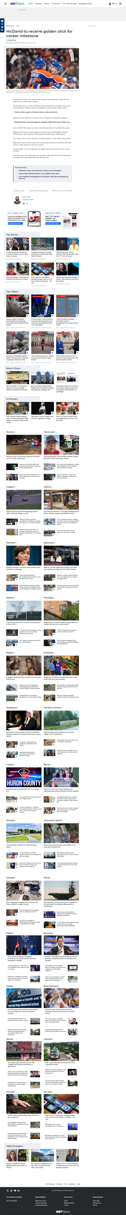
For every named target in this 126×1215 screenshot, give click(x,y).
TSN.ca (66, 1205)
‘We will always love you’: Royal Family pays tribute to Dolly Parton (42, 358)
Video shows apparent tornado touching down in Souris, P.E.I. (23, 623)
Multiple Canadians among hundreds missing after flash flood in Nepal (42, 254)
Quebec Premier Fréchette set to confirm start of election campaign (23, 568)
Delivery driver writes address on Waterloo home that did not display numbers (67, 1165)
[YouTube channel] (15, 1190)
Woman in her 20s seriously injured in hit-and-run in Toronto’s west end (23, 457)
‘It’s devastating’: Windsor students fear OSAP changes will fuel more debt (30, 854)
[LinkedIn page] (19, 1190)
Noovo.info (96, 1200)
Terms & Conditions (41, 1203)
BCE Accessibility (12, 1200)
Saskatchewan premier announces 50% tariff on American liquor (27, 754)
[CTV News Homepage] (17, 4)
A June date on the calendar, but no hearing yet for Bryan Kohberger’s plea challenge (67, 924)
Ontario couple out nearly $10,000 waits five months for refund (16, 1165)
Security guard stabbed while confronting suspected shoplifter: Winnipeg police (67, 642)
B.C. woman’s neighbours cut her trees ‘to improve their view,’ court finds (41, 1165)
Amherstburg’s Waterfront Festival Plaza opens (21, 846)
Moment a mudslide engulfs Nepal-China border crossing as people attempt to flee (17, 358)
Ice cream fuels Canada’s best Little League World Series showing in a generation (21, 1064)
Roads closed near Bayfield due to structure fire (22, 790)
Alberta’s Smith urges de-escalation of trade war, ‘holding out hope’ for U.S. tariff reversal (29, 521)
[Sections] (5, 4)
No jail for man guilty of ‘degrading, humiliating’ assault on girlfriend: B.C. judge (29, 922)
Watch (46, 4)
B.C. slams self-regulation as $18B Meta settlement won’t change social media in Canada (68, 466)
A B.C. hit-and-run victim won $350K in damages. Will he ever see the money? (67, 476)
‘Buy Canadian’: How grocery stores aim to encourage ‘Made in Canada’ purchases (17, 388)
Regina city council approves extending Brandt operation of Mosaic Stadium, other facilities (29, 686)
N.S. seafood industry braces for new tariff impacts (29, 641)
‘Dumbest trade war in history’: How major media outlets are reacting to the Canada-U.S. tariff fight (67, 389)
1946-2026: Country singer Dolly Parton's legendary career (42, 417)
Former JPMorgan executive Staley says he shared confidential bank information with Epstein (61, 958)
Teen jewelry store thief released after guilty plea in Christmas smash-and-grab (67, 809)
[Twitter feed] (8, 1190)
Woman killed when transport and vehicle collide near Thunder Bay (59, 733)
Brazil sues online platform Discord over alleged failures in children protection (67, 913)
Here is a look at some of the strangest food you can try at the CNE (67, 418)
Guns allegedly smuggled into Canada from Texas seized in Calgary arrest (22, 903)
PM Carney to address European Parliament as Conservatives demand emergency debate (22, 958)
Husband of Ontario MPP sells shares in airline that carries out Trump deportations (29, 466)
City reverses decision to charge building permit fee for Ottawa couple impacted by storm (61, 512)
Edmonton (10, 26)
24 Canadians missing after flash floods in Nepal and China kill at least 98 (67, 686)
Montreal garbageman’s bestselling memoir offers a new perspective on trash (29, 576)
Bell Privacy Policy (40, 1200)
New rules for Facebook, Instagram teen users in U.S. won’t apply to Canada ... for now (41, 280)
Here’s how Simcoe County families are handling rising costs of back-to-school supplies (61, 790)
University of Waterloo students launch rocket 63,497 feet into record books (60, 678)
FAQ (65, 1184)
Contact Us (59, 1184)
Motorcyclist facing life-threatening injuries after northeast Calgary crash (22, 512)
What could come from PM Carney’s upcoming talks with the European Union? (67, 358)
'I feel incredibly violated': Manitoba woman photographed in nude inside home (67, 322)
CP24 (65, 1200)
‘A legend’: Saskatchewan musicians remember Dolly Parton (23, 678)
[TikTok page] (11, 1190)
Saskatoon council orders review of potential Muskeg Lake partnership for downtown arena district (23, 734)
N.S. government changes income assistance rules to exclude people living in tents (30, 631)
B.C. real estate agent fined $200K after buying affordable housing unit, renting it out (42, 388)
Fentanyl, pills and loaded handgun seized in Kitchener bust (68, 696)
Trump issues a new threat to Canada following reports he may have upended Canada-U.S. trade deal (42, 322)
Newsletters (72, 1184)
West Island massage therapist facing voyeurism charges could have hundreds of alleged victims (30, 587)
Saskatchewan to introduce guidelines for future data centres (30, 696)
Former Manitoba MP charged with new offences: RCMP (66, 631)
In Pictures (56, 4)
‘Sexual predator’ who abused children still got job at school (17, 278)
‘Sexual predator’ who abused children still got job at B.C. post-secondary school (61, 457)
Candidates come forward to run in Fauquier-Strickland (67, 740)
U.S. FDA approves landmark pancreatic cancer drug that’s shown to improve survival (23, 1011)
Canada (38, 4)
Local (30, 4)
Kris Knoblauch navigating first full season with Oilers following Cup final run (43, 177)
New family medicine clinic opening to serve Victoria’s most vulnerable (67, 854)
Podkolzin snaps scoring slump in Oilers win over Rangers (40, 170)
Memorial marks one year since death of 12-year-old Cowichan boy (60, 846)
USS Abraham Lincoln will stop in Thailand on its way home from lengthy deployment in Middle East (60, 904)
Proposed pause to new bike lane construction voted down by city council (68, 587)
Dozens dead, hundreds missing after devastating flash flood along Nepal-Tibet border (17, 322)
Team (78, 1184)
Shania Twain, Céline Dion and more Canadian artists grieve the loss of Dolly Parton (59, 1011)
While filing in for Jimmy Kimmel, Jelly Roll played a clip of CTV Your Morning (67, 254)
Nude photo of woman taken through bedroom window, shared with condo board (61, 623)
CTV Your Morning (69, 4)
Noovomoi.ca (97, 1203)
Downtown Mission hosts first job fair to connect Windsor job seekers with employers (30, 864)
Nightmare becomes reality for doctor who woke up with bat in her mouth (67, 279)
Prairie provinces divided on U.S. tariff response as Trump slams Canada (17, 254)
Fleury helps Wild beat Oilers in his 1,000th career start (39, 173)
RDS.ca (95, 1205)
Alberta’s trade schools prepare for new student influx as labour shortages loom (67, 576)
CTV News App (50, 1184)
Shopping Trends (85, 4)
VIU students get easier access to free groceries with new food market (67, 864)
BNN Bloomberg (69, 1203)
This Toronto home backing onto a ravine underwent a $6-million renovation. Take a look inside (17, 419)
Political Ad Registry (41, 1205)
